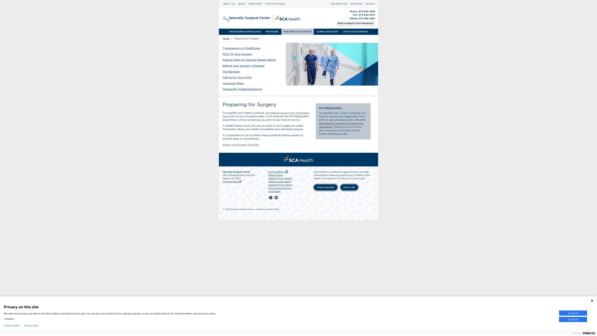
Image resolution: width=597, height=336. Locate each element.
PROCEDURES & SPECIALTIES (245, 31)
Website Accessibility (279, 181)
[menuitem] (229, 4)
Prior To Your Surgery (237, 54)
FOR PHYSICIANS (275, 4)
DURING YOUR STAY (327, 31)
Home (226, 38)
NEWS (241, 4)
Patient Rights (276, 175)
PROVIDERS (272, 31)
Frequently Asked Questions (242, 89)
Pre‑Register (339, 4)
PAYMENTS (356, 4)
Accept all (573, 313)
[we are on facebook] (270, 197)
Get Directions (230, 181)
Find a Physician (325, 187)
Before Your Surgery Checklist (243, 65)
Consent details (11, 325)
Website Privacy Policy (280, 185)
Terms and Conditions (280, 188)
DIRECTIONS (255, 4)
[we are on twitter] (276, 197)
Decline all (573, 319)
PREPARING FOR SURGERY (297, 31)
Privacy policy (31, 325)
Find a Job (349, 187)
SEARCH (370, 4)
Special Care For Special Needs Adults (249, 59)
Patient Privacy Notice (280, 178)
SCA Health (274, 191)
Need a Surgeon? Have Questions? (355, 23)
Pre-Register (231, 71)
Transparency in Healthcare (241, 48)
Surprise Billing (276, 172)
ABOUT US (229, 4)
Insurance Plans (233, 83)
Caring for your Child (237, 77)
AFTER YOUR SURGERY (355, 31)
